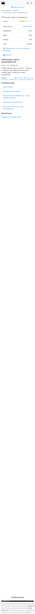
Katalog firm (4, 79)
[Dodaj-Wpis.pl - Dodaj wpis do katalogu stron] (3, 3)
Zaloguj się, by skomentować (11, 117)
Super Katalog (8, 87)
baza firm (20, 78)
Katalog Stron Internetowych (13, 102)
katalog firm (26, 78)
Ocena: (5, 21)
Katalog (15, 10)
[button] (28, 3)
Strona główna (6, 10)
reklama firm (30, 79)
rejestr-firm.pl (27, 26)
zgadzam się (31, 606)
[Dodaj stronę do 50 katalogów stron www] (17, 7)
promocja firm (22, 79)
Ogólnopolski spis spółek (11, 91)
